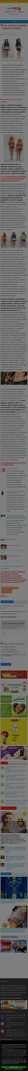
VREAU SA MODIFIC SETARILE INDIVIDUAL (14, 1068)
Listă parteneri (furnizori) (5, 1064)
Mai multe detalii (11, 1048)
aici (22, 1053)
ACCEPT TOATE (14, 1067)
